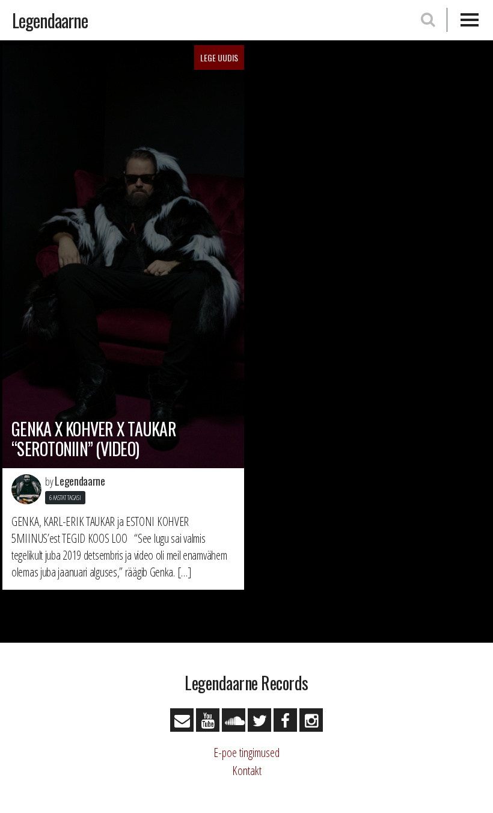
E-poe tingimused (246, 752)
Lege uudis (219, 57)
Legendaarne (50, 20)
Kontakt (247, 770)
